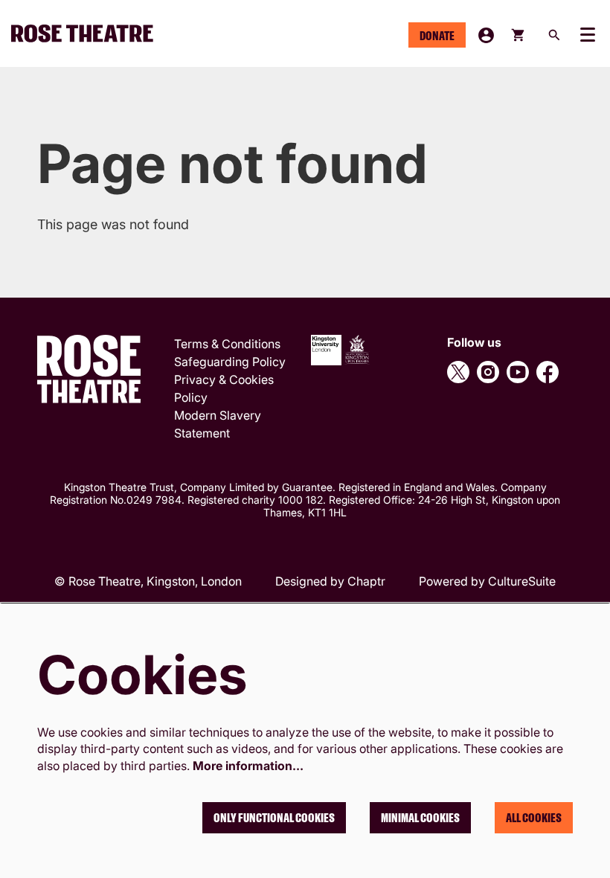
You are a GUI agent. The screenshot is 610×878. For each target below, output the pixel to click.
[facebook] (547, 372)
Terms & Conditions (227, 343)
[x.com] (458, 372)
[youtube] (518, 372)
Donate (437, 35)
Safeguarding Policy (230, 361)
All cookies (534, 817)
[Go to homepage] (88, 33)
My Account (486, 35)
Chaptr (366, 581)
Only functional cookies (274, 817)
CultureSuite (522, 581)
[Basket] (519, 35)
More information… (248, 765)
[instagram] (488, 372)
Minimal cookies (420, 817)
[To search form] (554, 35)
